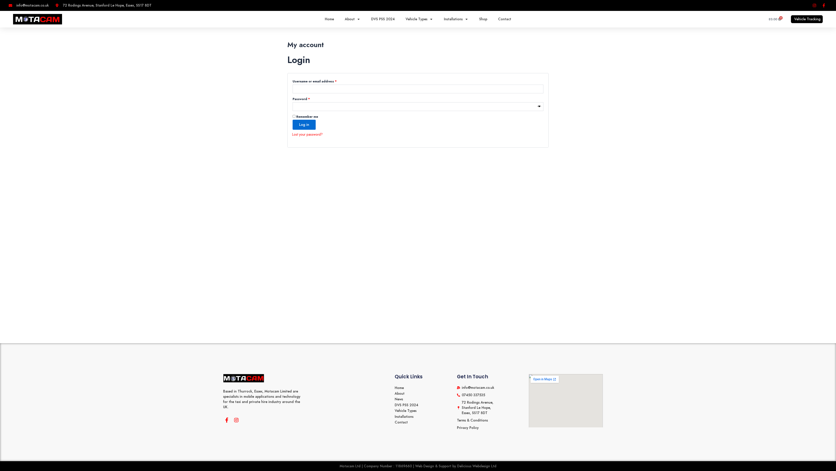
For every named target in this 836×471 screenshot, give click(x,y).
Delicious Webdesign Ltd (476, 466)
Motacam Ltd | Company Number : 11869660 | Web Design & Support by (398, 466)
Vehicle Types (416, 19)
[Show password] (539, 107)
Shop (483, 19)
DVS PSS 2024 (383, 19)
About (350, 19)
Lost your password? (307, 134)
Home (329, 19)
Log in (304, 124)
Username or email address (322, 81)
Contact (504, 19)
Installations (453, 19)
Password (308, 98)
